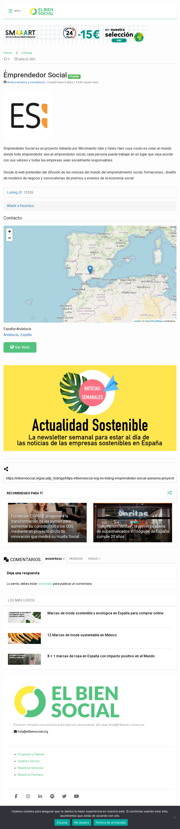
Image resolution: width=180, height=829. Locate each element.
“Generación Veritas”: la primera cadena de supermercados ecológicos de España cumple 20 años (133, 531)
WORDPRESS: (55, 558)
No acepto (81, 822)
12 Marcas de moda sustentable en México (82, 635)
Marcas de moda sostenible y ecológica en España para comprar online (105, 613)
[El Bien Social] (39, 15)
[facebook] (16, 796)
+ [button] (9, 231)
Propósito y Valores (31, 754)
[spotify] (52, 796)
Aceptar (62, 822)
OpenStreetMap (153, 321)
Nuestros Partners (30, 774)
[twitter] (64, 796)
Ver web (22, 347)
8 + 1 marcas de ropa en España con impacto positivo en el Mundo (101, 656)
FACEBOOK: (76, 558)
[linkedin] (40, 796)
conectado (45, 583)
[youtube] (76, 796)
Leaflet (137, 321)
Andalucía (11, 335)
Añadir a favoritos (20, 206)
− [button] (9, 238)
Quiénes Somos (29, 761)
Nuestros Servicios (30, 768)
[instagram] (28, 796)
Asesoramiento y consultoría (26, 82)
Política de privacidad (111, 822)
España (26, 335)
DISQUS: (94, 558)
